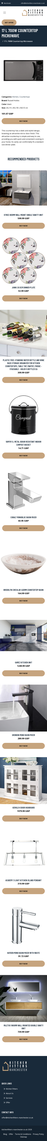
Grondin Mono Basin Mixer (23, 735)
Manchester (7, 3)
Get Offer (9, 22)
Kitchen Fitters (12, 1089)
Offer (8, 1102)
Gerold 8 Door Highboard (23, 807)
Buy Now (23, 121)
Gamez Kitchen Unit (23, 662)
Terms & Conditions (23, 1134)
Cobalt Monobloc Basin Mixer (23, 517)
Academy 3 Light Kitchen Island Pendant (23, 880)
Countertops (24, 97)
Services (9, 1098)
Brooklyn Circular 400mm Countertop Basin (23, 589)
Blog (5, 1134)
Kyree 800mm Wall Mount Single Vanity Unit (23, 214)
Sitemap (23, 1137)
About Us (9, 1093)
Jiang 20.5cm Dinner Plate (23, 287)
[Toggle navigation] (5, 13)
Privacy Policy (38, 1134)
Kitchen (15, 97)
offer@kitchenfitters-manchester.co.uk (32, 3)
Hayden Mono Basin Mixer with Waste (23, 952)
